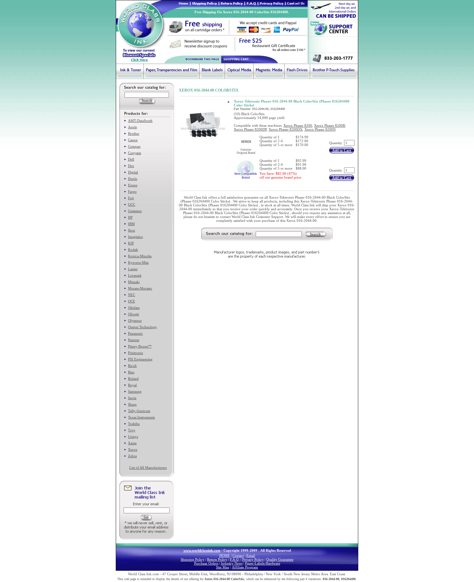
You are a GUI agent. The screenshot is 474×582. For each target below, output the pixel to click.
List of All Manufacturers (148, 467)
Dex (131, 166)
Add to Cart (341, 150)
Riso (131, 372)
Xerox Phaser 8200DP (250, 129)
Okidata (134, 308)
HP (130, 217)
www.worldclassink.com (201, 550)
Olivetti (133, 314)
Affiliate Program (245, 567)
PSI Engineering (140, 359)
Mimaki (134, 282)
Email (250, 555)
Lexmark (135, 275)
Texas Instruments (141, 417)
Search (315, 234)
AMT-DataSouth (140, 121)
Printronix (135, 353)
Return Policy (217, 559)
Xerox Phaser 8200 (297, 125)
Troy (131, 430)
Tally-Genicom (139, 411)
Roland (133, 378)
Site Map (222, 567)
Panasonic (135, 333)
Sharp (132, 404)
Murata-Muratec (140, 288)
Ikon (131, 230)
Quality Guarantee (279, 559)
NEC (131, 295)
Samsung (135, 391)
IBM (131, 224)
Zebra (132, 456)
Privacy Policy (253, 559)
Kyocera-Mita (138, 262)
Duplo (132, 179)
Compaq (134, 146)
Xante (132, 443)
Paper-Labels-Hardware (262, 563)
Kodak (133, 250)
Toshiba (134, 424)
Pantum (133, 340)
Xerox (132, 449)
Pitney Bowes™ (140, 346)
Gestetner (135, 211)
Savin (132, 398)
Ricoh (132, 366)
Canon (133, 140)
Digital (133, 172)
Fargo (132, 191)
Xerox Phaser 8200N (320, 129)
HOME (224, 555)
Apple (132, 127)
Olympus (135, 320)
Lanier (133, 269)
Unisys (133, 437)
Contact (238, 555)
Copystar (134, 153)
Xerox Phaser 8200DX (285, 129)
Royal (132, 385)
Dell (131, 159)
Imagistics (135, 237)
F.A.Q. (235, 559)
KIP (131, 243)
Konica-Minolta (140, 256)
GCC (131, 204)
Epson (132, 185)
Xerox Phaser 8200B (329, 125)
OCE (131, 301)
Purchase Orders (206, 563)
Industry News (231, 563)
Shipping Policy (192, 559)
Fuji (131, 198)
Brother (133, 133)
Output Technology (142, 327)
